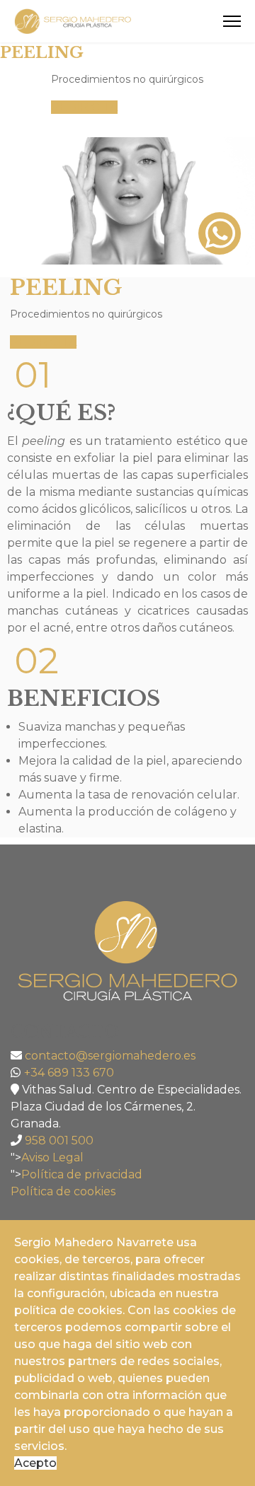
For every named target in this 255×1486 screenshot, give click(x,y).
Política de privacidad (81, 1174)
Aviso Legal (52, 1157)
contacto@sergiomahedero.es (110, 1055)
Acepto (35, 1463)
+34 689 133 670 (69, 1072)
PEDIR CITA (84, 107)
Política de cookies (63, 1191)
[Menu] (232, 21)
